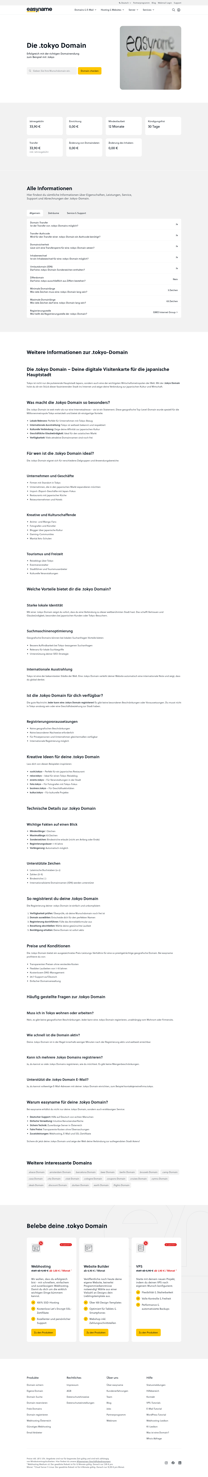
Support (177, 2)
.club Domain (72, 1178)
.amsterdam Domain (60, 1172)
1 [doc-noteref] (71, 1270)
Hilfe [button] (149, 1377)
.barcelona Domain (85, 1172)
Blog (154, 2)
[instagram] (166, 1462)
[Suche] (173, 9)
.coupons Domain (116, 1178)
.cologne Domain (93, 1178)
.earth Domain (101, 1185)
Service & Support (76, 213)
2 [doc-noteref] (176, 1270)
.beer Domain (107, 1172)
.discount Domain (57, 1185)
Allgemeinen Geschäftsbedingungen (94, 1461)
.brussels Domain (148, 1172)
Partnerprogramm (141, 2)
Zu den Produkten (43, 1332)
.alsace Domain (36, 1172)
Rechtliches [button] (74, 1377)
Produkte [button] (33, 1377)
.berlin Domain (127, 1172)
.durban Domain (80, 1185)
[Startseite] (39, 10)
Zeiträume (53, 213)
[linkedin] (179, 1462)
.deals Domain (36, 1185)
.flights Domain (121, 1185)
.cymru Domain (159, 1178)
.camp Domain (170, 1172)
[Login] (178, 9)
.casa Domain (35, 1178)
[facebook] (173, 1462)
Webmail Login (165, 2)
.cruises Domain (138, 1178)
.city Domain (54, 1178)
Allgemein (35, 213)
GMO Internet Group (164, 312)
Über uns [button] (112, 1377)
